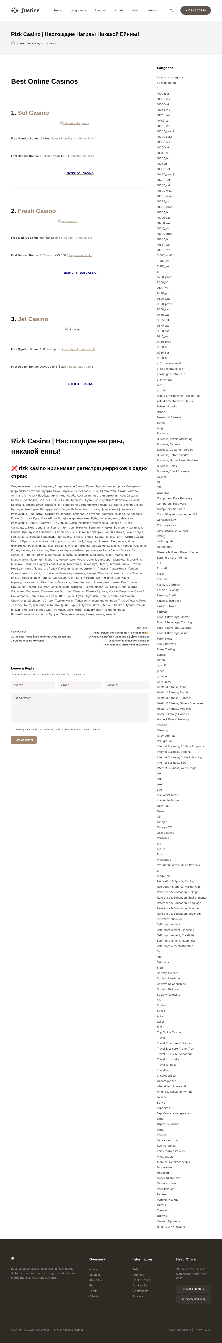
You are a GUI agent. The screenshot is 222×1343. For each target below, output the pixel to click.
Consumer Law (167, 519)
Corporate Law (167, 525)
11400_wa (163, 266)
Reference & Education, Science (178, 908)
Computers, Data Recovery (175, 498)
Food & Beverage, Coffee (173, 617)
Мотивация (164, 1167)
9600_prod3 (165, 304)
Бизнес (162, 1097)
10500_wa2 (164, 190)
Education (163, 568)
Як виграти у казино (171, 1226)
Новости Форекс (168, 1178)
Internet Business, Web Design (176, 768)
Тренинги (163, 1210)
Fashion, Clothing (168, 584)
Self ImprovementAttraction (175, 946)
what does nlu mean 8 (171, 1086)
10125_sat (163, 115)
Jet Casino (33, 319)
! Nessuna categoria (170, 77)
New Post (163, 805)
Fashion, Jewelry (168, 590)
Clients (93, 1296)
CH (159, 482)
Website (113, 684)
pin (159, 843)
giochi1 (161, 665)
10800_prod (165, 233)
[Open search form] (171, 10)
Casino (161, 476)
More (151, 10)
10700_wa (163, 223)
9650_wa (163, 314)
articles (162, 390)
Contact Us (140, 1285)
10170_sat (163, 126)
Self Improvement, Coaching (175, 930)
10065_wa (163, 109)
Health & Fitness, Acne (171, 687)
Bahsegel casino (167, 406)
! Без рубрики (166, 82)
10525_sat (163, 201)
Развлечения (165, 1189)
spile (160, 1016)
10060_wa (163, 99)
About (119, 10)
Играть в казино (168, 1124)
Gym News (164, 681)
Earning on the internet (172, 557)
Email (65, 684)
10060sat (163, 104)
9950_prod (164, 341)
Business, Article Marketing (175, 439)
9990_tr (162, 358)
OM (159, 816)
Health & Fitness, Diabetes (174, 698)
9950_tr (162, 347)
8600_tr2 (163, 282)
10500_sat (163, 185)
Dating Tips (164, 546)
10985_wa (163, 250)
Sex (159, 951)
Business (162, 433)
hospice (162, 725)
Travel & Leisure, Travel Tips (175, 1048)
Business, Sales (167, 466)
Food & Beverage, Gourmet (174, 627)
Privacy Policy (202, 1330)
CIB (159, 487)
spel (159, 1000)
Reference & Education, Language (179, 903)
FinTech (162, 611)
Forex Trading (166, 649)
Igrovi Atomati (166, 735)
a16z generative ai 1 (170, 368)
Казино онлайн (167, 1145)
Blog (92, 1285)
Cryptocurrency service (172, 530)
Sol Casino (33, 112)
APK (159, 385)
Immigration (165, 741)
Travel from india (168, 1059)
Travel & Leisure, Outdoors (174, 1043)
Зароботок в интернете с (174, 1113)
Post (160, 854)
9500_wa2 (163, 298)
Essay (161, 573)
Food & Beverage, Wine (172, 633)
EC (159, 563)
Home (58, 10)
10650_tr (162, 212)
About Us (95, 1280)
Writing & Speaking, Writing (175, 1091)
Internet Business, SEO (171, 762)
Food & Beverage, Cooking (174, 622)
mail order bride (167, 795)
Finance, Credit (167, 595)
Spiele (161, 1010)
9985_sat (163, 352)
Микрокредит (166, 1156)
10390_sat (163, 169)
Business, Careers (168, 444)
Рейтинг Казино (167, 1199)
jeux (159, 778)
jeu (159, 773)
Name (18, 684)
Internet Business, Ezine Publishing (179, 757)
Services (100, 10)
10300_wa (163, 142)
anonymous (164, 379)
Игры (160, 1129)
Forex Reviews (166, 644)
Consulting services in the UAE (177, 514)
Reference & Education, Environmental (182, 897)
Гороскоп (163, 1108)
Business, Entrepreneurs (172, 455)
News (135, 10)
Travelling (163, 1070)
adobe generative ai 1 (171, 374)
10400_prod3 (165, 174)
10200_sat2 (164, 136)
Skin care (163, 962)
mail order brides (168, 800)
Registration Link (81, 156)
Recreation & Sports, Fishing (175, 881)
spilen (161, 1021)
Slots (160, 967)
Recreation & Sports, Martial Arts (178, 886)
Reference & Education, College (177, 892)
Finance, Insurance (169, 600)
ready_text (164, 876)
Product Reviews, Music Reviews (178, 865)
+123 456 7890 (196, 10)
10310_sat (163, 153)
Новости (163, 1172)
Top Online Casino (169, 1032)
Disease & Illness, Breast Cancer (178, 552)
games (161, 654)
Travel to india (166, 1064)
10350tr (162, 163)
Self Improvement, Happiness (176, 940)
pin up (161, 849)
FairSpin (162, 579)
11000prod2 (165, 255)
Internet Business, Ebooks (174, 751)
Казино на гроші (168, 1140)
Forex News (164, 638)
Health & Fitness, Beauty (173, 692)
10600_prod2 (165, 207)
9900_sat (163, 331)
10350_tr (162, 158)
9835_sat (163, 320)
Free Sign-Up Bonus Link (77, 138)
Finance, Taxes (166, 606)
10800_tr (162, 239)
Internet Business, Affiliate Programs (180, 746)
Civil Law (163, 492)
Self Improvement (168, 924)
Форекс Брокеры (169, 1221)
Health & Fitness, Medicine (174, 708)
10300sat (163, 147)
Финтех (162, 1216)
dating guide (165, 541)
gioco (160, 671)
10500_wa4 (164, 196)
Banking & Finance (169, 417)
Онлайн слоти (166, 1183)
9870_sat (163, 325)
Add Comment (22, 697)
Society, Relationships (171, 984)
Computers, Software (171, 509)
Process (138, 1296)
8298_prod (164, 277)
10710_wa (163, 228)
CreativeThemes (73, 1329)
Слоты (161, 1205)
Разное (161, 1194)
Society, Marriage (168, 978)
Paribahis (163, 838)
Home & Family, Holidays (173, 719)
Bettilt (161, 422)
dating (161, 536)
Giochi (161, 660)
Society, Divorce (167, 973)
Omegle (162, 822)
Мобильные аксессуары (173, 1162)
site (159, 957)
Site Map (138, 1274)
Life (159, 789)
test (159, 1027)
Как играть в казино (171, 1151)
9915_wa (162, 336)
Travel (161, 1037)
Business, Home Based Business (178, 460)
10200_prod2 (165, 131)
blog (160, 428)
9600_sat (163, 309)
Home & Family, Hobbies (173, 714)
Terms (93, 1290)
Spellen (161, 1005)
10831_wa (163, 244)
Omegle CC (164, 827)
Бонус (161, 1102)
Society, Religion (168, 989)
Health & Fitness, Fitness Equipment (180, 703)
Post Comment (24, 739)
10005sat (163, 93)
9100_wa (162, 287)
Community (140, 1290)
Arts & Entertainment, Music (175, 401)
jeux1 (160, 784)
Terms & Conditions (179, 1330)
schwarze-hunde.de (170, 919)
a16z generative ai (169, 363)
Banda (161, 412)
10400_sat (163, 180)
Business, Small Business (173, 471)
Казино (162, 1135)
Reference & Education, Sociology (179, 913)
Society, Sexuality (168, 994)
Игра (160, 1118)
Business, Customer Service (175, 449)
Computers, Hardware (171, 503)
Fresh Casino (37, 210)
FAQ (135, 1269)
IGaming (162, 730)
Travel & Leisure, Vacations (174, 1054)
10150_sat (163, 120)
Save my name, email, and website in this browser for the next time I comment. (58, 729)
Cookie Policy (142, 1280)
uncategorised (166, 1075)
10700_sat (163, 217)
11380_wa (163, 260)
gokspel (162, 676)
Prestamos (164, 859)
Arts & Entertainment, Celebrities (178, 395)
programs (77, 10)
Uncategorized (166, 1081)
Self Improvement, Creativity (176, 935)
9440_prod (164, 293)
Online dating (165, 832)
